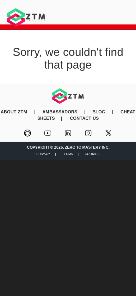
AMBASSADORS (59, 111)
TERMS (67, 154)
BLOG (98, 111)
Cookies (92, 154)
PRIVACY (43, 154)
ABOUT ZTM (14, 111)
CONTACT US (84, 118)
